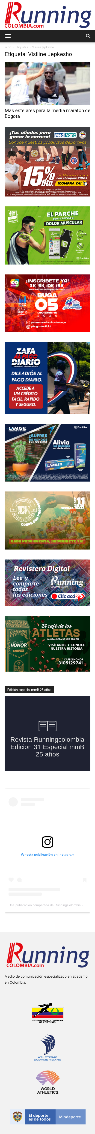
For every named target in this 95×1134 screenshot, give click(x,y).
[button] (7, 36)
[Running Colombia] (47, 15)
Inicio (8, 47)
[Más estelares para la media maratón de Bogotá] (47, 83)
